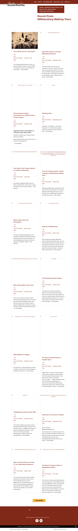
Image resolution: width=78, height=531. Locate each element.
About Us (40, 1)
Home (35, 1)
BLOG (62, 1)
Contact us (67, 1)
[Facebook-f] (37, 520)
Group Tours (57, 1)
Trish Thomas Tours (47, 1)
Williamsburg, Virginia (40, 517)
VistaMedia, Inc (55, 526)
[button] (39, 500)
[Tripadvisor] (41, 520)
